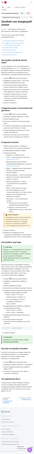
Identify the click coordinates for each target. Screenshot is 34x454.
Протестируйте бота (10, 55)
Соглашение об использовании (10, 441)
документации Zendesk (11, 342)
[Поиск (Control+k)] (31, 2)
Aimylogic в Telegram (7, 432)
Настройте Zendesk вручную (13, 52)
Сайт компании (5, 419)
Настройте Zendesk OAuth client (14, 41)
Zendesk (3, 29)
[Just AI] (5, 411)
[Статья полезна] (22, 13)
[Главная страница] (2, 7)
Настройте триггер (10, 50)
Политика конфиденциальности (10, 444)
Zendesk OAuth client (12, 159)
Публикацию (9, 217)
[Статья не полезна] (28, 13)
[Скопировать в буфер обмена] (30, 328)
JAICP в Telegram (5, 429)
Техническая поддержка (8, 434)
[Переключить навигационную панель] (2, 2)
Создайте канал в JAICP (11, 47)
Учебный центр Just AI (7, 422)
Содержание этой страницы (11, 17)
